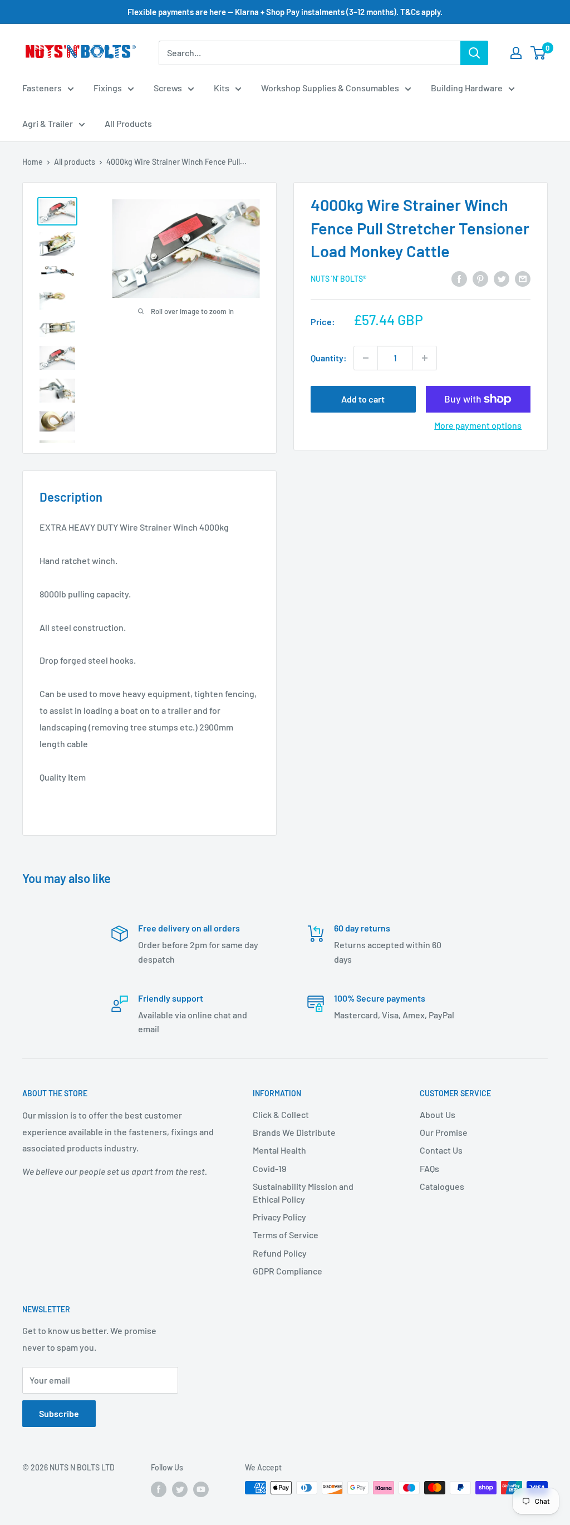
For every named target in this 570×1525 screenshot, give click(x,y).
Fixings (108, 87)
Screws (168, 87)
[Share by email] (522, 278)
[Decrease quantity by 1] (365, 358)
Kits (221, 87)
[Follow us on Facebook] (158, 1489)
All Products (128, 123)
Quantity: (329, 357)
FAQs (429, 1168)
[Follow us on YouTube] (201, 1489)
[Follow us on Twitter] (180, 1489)
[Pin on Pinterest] (480, 278)
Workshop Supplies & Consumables (330, 87)
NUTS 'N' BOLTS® (338, 278)
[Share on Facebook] (459, 278)
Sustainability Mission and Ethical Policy (303, 1192)
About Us (437, 1114)
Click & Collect (281, 1114)
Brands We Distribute (294, 1132)
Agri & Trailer (47, 123)
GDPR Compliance (287, 1271)
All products (74, 161)
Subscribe (59, 1413)
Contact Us (441, 1150)
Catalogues (442, 1186)
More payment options (478, 425)
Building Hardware (467, 87)
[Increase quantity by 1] (424, 358)
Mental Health (279, 1150)
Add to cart (363, 399)
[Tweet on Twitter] (501, 278)
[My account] (516, 53)
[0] (539, 53)
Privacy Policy (279, 1217)
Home (32, 161)
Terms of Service (285, 1234)
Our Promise (444, 1132)
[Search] (474, 53)
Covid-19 (269, 1168)
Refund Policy (280, 1253)
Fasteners (42, 87)
